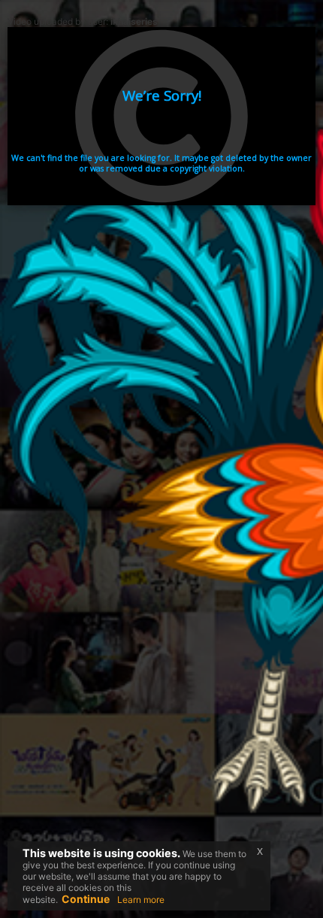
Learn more (141, 899)
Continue (86, 898)
